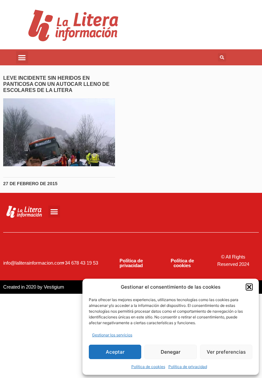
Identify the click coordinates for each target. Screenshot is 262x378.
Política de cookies (148, 366)
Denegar (171, 352)
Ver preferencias (226, 352)
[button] (249, 287)
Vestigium (54, 287)
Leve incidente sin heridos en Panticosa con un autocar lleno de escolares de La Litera (56, 84)
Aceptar (115, 352)
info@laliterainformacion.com (33, 263)
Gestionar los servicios (112, 335)
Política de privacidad (187, 366)
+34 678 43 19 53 (80, 263)
